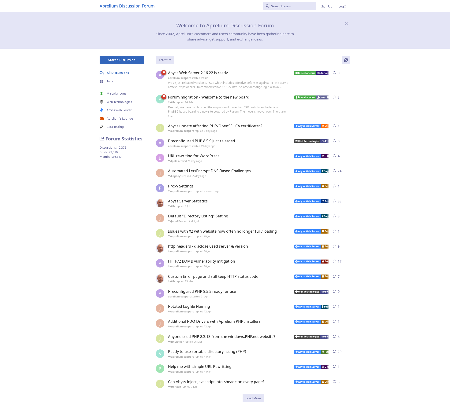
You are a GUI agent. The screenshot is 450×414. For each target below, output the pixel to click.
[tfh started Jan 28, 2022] (160, 203)
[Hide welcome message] (346, 23)
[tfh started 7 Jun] (160, 248)
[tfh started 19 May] (160, 278)
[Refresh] (346, 60)
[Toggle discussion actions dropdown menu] (348, 73)
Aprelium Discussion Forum (127, 6)
